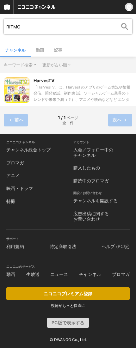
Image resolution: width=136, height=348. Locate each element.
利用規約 (15, 246)
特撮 (10, 201)
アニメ (13, 175)
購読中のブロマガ (91, 180)
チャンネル (15, 49)
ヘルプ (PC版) (116, 246)
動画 (40, 49)
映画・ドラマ (19, 188)
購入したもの (86, 167)
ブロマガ (15, 162)
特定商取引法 (63, 246)
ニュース (59, 274)
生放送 (33, 274)
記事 (58, 49)
